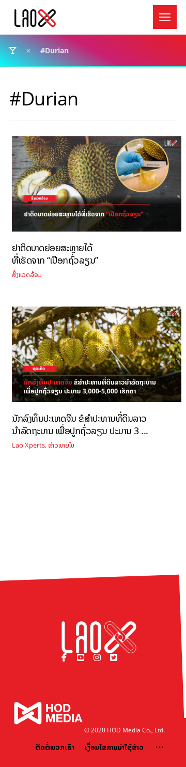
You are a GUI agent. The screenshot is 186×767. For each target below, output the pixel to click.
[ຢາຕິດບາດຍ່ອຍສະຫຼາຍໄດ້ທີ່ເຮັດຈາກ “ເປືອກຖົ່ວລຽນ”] (96, 187)
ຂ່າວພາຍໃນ (61, 445)
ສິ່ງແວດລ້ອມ (27, 274)
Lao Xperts (28, 445)
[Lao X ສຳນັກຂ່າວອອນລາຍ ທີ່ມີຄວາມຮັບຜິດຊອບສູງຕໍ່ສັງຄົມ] (35, 18)
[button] (165, 17)
